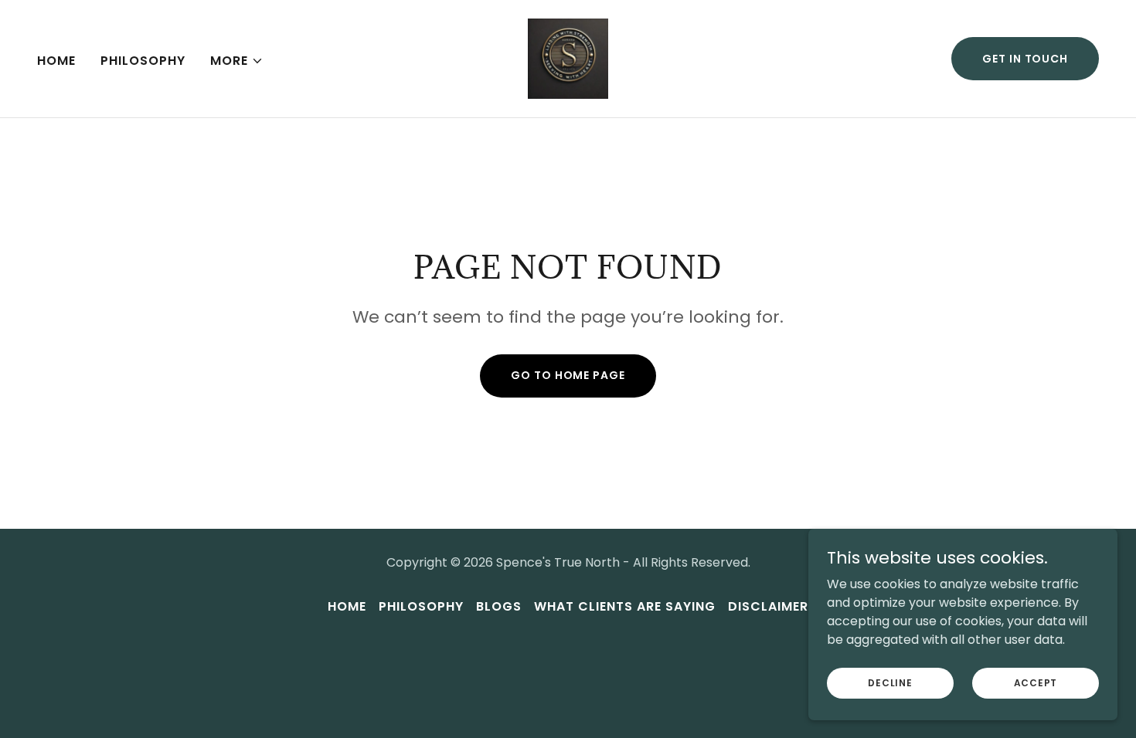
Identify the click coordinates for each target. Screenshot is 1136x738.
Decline (890, 682)
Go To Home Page (567, 375)
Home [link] (56, 60)
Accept (1036, 682)
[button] (237, 61)
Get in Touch (1025, 58)
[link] (568, 57)
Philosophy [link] (142, 60)
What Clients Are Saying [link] (625, 606)
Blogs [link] (499, 606)
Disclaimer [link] (768, 606)
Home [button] (347, 606)
